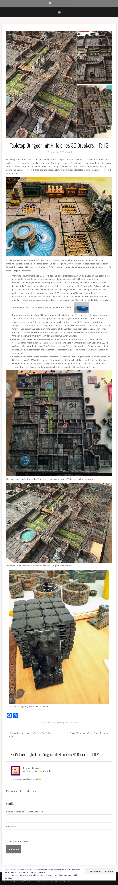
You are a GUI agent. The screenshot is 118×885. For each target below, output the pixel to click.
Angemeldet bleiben (19, 841)
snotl (69, 152)
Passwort (11, 826)
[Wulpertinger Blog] (59, 3)
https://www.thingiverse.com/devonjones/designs (84, 332)
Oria (47, 881)
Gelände (74, 722)
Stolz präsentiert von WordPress (19, 881)
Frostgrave (63, 722)
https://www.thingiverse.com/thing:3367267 (51, 307)
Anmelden (13, 849)
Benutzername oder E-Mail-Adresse (24, 811)
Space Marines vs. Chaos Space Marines (89, 733)
